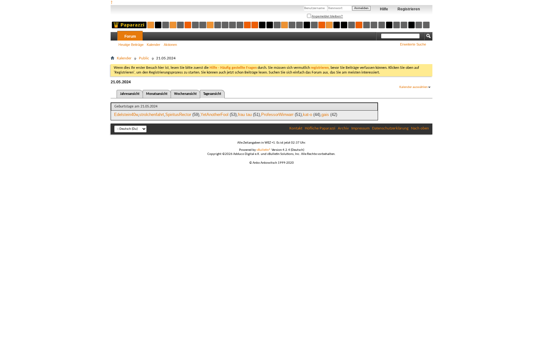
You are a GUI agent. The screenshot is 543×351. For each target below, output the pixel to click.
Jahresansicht (130, 94)
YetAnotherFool (214, 114)
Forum (130, 36)
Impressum (360, 128)
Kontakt (295, 128)
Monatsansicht (156, 94)
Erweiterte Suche (413, 44)
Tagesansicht (212, 94)
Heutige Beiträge (131, 45)
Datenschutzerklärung (390, 128)
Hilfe (384, 9)
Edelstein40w (126, 114)
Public (144, 58)
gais (325, 114)
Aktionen (170, 45)
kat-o (307, 114)
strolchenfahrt (151, 114)
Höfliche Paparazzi (320, 128)
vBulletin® (263, 150)
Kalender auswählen (413, 87)
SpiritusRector (178, 114)
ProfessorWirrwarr (277, 114)
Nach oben (420, 128)
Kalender (153, 45)
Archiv (343, 128)
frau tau (245, 114)
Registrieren (409, 9)
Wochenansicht (185, 94)
